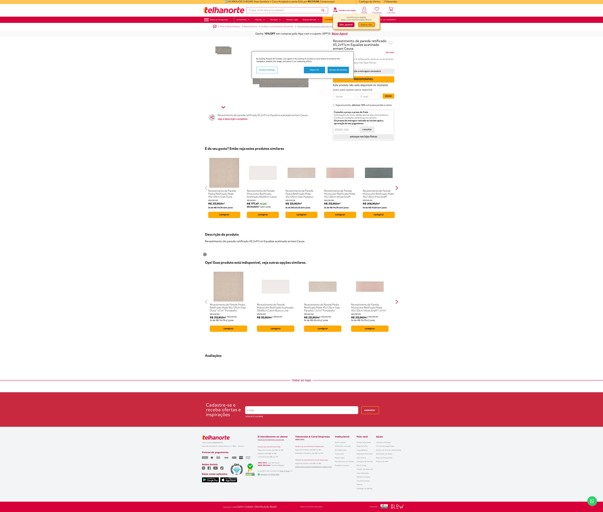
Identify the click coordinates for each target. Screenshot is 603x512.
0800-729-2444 (264, 465)
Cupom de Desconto (365, 469)
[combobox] (287, 10)
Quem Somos (340, 442)
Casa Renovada (363, 473)
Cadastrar (369, 410)
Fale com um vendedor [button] (384, 20)
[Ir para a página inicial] (223, 10)
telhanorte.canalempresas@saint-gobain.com (313, 467)
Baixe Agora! (340, 33)
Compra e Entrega (383, 442)
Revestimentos (250, 27)
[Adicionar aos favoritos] (390, 43)
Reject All (314, 70)
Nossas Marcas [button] (309, 20)
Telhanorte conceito (343, 446)
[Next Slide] (397, 188)
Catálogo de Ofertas (364, 489)
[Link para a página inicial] (214, 26)
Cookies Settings (267, 70)
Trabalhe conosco (342, 465)
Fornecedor (339, 454)
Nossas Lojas (292, 20)
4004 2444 (262, 463)
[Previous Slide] (206, 188)
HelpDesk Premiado (365, 454)
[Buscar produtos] (323, 10)
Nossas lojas (339, 458)
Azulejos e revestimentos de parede (277, 27)
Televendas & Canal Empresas (312, 436)
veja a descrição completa (232, 119)
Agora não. (366, 24)
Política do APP (382, 462)
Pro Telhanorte (340, 450)
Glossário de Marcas (365, 462)
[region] (303, 65)
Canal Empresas (363, 481)
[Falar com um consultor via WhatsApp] (592, 501)
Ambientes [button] (241, 20)
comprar (224, 214)
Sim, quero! (346, 24)
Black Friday (362, 465)
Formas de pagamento (385, 446)
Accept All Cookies (338, 70)
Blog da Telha (362, 446)
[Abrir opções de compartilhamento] (212, 117)
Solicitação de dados (384, 454)
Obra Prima (361, 458)
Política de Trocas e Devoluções (388, 450)
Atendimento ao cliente (344, 462)
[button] (218, 20)
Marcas (359, 485)
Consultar (367, 130)
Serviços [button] (274, 20)
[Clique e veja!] (390, 53)
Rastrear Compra (363, 477)
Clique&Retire (362, 450)
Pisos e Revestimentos (230, 27)
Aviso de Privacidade (254, 416)
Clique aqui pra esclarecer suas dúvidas (271, 439)
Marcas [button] (258, 20)
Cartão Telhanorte (364, 442)
